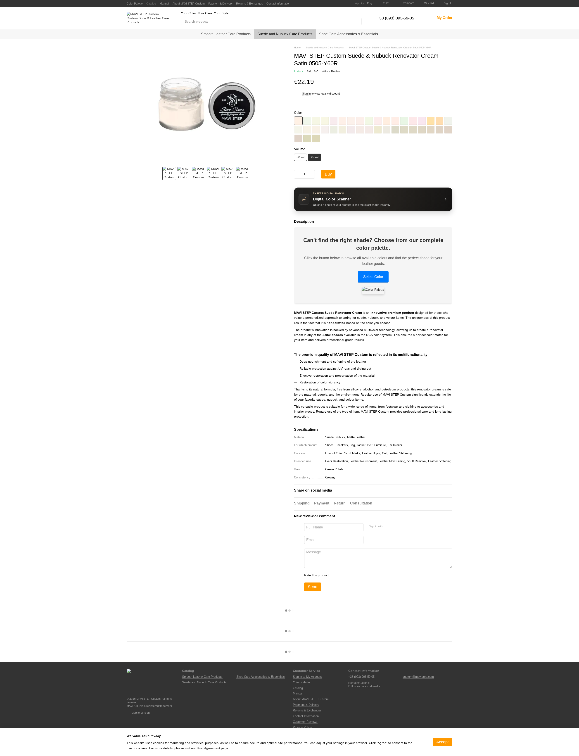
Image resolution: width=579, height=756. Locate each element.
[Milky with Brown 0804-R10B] (351, 129)
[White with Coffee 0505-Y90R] (360, 121)
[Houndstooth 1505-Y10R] (413, 129)
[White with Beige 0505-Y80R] (351, 121)
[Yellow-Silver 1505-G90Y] (395, 129)
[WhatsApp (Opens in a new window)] (348, 3)
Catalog (151, 3)
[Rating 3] (350, 575)
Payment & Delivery (220, 3)
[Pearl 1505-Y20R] (422, 129)
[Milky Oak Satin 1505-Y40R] (439, 129)
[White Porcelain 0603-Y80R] (325, 129)
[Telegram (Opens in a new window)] (337, 3)
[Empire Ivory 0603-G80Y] (298, 129)
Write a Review (331, 71)
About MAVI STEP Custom (189, 3)
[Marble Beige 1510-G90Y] (316, 138)
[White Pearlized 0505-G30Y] (307, 121)
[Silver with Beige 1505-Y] (404, 129)
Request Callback (359, 683)
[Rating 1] (336, 575)
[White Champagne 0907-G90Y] (378, 129)
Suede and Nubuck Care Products (284, 34)
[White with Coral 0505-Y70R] (342, 121)
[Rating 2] (343, 575)
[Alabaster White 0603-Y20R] (307, 129)
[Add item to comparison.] (441, 82)
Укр (357, 3)
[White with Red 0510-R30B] (422, 121)
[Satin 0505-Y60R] (298, 121)
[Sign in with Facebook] (388, 526)
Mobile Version (140, 712)
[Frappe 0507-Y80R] (395, 121)
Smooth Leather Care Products (226, 34)
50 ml (300, 157)
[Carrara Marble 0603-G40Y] (448, 121)
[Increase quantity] (311, 174)
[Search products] (357, 21)
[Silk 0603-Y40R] (316, 129)
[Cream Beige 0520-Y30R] (439, 121)
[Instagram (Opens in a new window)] (326, 3)
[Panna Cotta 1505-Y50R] (448, 129)
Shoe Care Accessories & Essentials (348, 34)
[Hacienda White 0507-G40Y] (369, 121)
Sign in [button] (306, 93)
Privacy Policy (302, 727)
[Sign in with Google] (395, 526)
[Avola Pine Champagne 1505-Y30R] (430, 129)
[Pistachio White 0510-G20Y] (404, 121)
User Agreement (208, 748)
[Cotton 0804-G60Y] (333, 129)
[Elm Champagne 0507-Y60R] (386, 121)
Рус (363, 3)
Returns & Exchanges (249, 3)
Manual (164, 3)
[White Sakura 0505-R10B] (333, 121)
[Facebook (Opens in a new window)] (321, 3)
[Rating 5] (365, 575)
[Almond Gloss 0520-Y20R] (430, 121)
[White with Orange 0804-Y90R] (369, 129)
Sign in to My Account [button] (307, 676)
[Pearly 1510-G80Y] (307, 138)
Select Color (373, 277)
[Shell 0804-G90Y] (342, 129)
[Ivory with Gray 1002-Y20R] (386, 129)
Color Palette (135, 3)
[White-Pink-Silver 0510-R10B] (413, 121)
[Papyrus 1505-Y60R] (298, 138)
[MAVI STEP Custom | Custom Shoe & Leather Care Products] (149, 679)
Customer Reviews (305, 721)
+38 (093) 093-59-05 (395, 18)
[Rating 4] (357, 575)
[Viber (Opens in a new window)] (343, 3)
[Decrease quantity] (297, 174)
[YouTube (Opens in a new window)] (332, 3)
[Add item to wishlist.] (450, 82)
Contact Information (278, 3)
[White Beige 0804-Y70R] (360, 129)
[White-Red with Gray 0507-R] (378, 121)
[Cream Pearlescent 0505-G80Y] (325, 121)
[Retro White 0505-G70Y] (316, 121)
